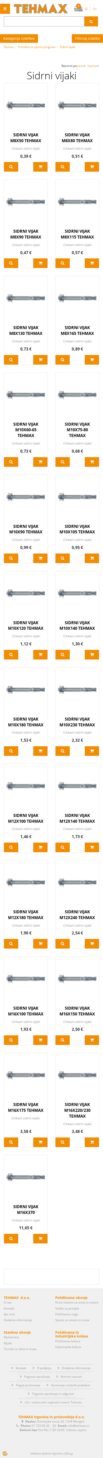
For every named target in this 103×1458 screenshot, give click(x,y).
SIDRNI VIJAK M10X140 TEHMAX (77, 625)
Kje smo (9, 1314)
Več (11, 167)
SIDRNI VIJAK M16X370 (25, 1209)
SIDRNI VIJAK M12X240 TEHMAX (77, 914)
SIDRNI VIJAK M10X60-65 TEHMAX (25, 430)
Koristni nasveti (71, 1376)
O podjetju (44, 1368)
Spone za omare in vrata (72, 1320)
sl (86, 8)
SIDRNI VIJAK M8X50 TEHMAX (25, 137)
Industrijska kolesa (68, 1347)
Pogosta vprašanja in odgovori (53, 1394)
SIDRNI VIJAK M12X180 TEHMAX (26, 914)
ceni (80, 66)
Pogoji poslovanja (28, 1385)
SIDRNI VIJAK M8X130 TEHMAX (25, 330)
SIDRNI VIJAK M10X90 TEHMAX (25, 529)
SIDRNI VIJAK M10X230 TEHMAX (77, 722)
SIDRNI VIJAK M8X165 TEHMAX (77, 330)
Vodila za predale (67, 1308)
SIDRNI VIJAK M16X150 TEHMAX (77, 1011)
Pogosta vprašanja (37, 1376)
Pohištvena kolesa (67, 1341)
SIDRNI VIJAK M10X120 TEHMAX (26, 625)
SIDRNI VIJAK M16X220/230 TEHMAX (77, 1110)
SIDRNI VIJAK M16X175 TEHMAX (26, 1107)
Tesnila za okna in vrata (20, 1349)
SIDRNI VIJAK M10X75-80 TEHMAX (77, 430)
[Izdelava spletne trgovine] (68, 1453)
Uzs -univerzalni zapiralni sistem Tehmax (53, 1402)
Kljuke (8, 1343)
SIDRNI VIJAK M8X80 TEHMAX (77, 137)
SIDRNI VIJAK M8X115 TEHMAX (77, 234)
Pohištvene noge (66, 1314)
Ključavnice (11, 1337)
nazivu (92, 66)
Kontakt (9, 1308)
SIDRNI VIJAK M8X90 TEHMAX (25, 234)
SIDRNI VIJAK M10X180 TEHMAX (26, 722)
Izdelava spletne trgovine (46, 1453)
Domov (9, 47)
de (94, 8)
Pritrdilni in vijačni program (37, 47)
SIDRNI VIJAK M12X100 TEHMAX (26, 818)
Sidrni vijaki (68, 47)
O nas (8, 1302)
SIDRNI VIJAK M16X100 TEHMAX (26, 1011)
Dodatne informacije (18, 1320)
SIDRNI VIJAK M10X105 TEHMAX (77, 529)
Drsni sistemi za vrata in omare (77, 1302)
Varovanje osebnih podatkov (70, 1385)
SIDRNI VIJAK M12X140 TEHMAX (77, 818)
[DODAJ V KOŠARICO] (40, 167)
